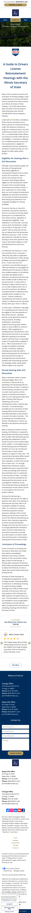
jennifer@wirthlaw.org (10, 696)
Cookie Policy (7, 871)
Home (5, 20)
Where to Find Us (15, 675)
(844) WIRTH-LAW (14, 693)
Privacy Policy (15, 843)
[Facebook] (8, 810)
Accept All (9, 904)
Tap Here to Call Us (15, 5)
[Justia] (23, 810)
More (25, 20)
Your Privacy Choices (13, 868)
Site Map (15, 845)
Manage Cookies (19, 871)
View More (15, 665)
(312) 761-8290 (13, 691)
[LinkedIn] (15, 810)
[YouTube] (19, 810)
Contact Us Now (15, 753)
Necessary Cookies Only (9, 908)
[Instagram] (11, 810)
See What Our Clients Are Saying (16, 622)
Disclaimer (16, 840)
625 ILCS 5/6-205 (13, 120)
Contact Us (15, 20)
